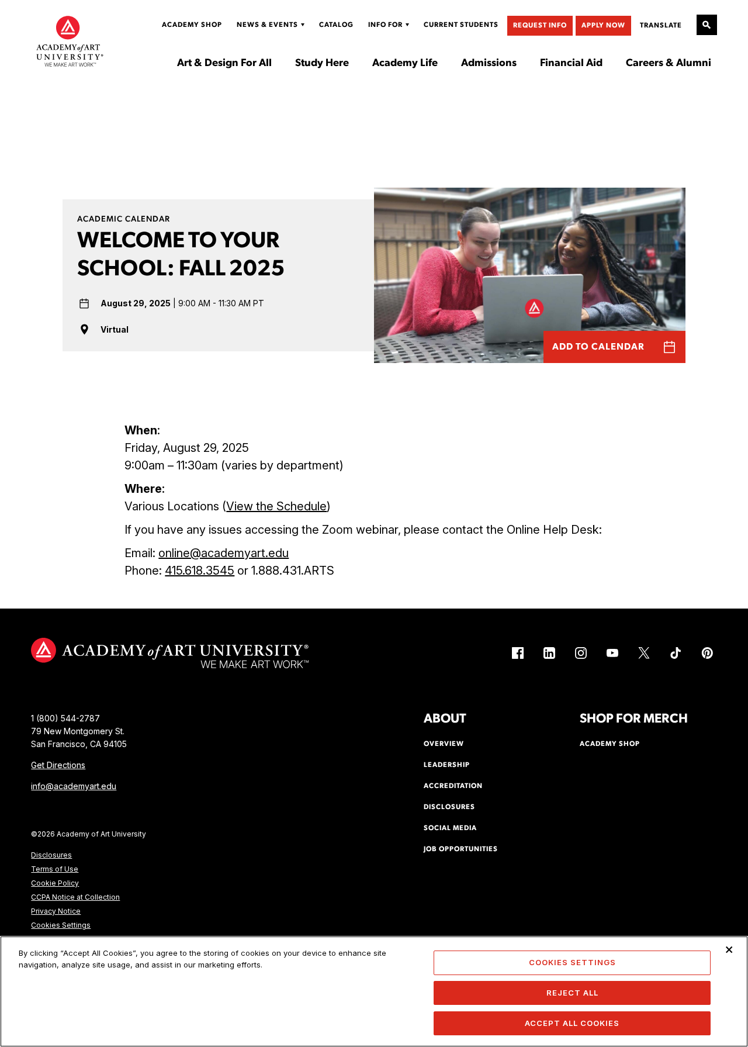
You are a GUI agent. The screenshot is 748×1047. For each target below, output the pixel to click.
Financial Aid (571, 63)
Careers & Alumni (668, 63)
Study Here (322, 63)
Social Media (450, 828)
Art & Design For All (224, 63)
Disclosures (51, 855)
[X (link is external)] (644, 653)
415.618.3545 (199, 571)
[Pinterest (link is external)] (707, 653)
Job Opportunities (461, 849)
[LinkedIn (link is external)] (549, 653)
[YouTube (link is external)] (612, 653)
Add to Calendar (598, 347)
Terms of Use (54, 869)
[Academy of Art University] (70, 41)
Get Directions (58, 765)
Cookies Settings (61, 925)
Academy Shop (192, 25)
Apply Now (603, 25)
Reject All (572, 992)
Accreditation (453, 786)
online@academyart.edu (223, 553)
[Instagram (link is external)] (581, 653)
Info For (385, 25)
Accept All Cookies (572, 1022)
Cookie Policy (55, 883)
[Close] (729, 949)
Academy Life (405, 63)
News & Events (267, 25)
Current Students (461, 25)
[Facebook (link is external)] (518, 653)
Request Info (540, 25)
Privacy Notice (56, 911)
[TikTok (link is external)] (675, 653)
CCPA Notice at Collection (75, 897)
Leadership (447, 765)
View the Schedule (276, 506)
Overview (444, 744)
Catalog (336, 25)
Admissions (489, 63)
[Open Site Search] (707, 25)
